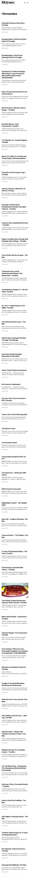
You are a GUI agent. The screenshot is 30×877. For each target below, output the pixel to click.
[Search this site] (24, 2)
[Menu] (27, 2)
